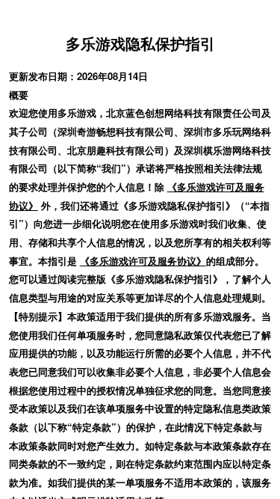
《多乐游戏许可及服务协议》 (143, 261)
